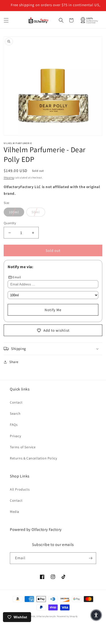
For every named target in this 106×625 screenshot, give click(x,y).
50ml (36, 212)
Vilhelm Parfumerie (18, 143)
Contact (16, 402)
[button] (6, 20)
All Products (20, 489)
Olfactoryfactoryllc (46, 616)
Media (14, 511)
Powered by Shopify (67, 616)
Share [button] (13, 362)
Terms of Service (23, 447)
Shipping (9, 177)
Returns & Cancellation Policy (33, 458)
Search (15, 413)
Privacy (15, 436)
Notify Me (53, 309)
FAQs (14, 424)
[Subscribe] (90, 558)
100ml (14, 212)
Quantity (10, 223)
